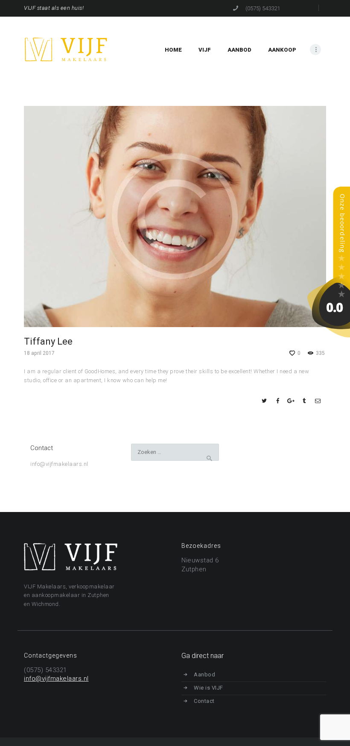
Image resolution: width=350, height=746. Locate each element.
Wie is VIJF (208, 688)
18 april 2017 (39, 353)
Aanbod (204, 674)
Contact (204, 701)
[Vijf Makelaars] (328, 190)
